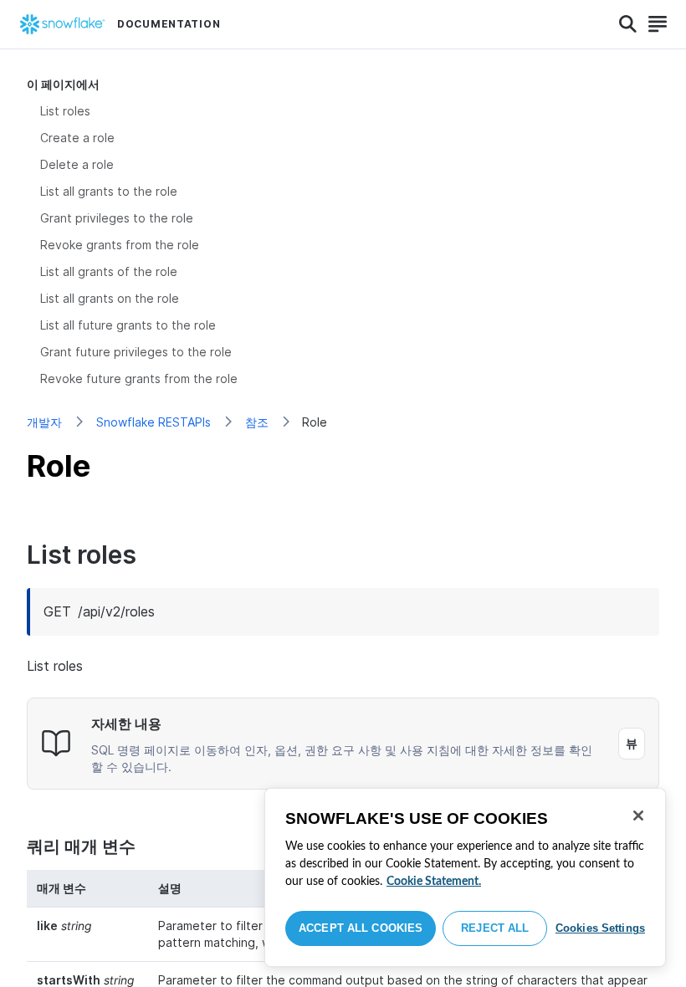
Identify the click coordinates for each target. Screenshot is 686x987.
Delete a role (77, 164)
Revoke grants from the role (119, 245)
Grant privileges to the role (116, 218)
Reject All (495, 928)
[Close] (638, 815)
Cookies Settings (600, 928)
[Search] (628, 24)
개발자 (44, 422)
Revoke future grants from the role (139, 378)
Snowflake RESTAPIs (153, 422)
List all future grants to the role (128, 325)
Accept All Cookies (360, 928)
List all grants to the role (108, 191)
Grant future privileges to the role (136, 352)
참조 (257, 422)
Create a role (77, 137)
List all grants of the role (108, 271)
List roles (65, 111)
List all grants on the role (109, 298)
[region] (465, 877)
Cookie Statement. (434, 881)
